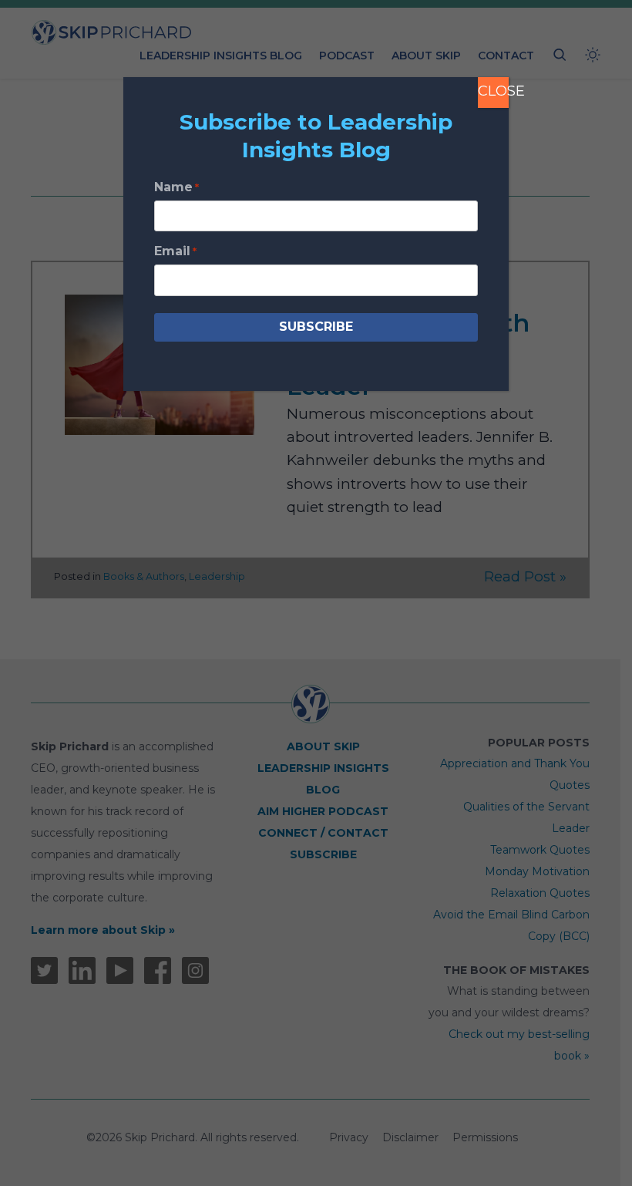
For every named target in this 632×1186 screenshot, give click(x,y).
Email (175, 251)
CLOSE (493, 91)
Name (176, 187)
